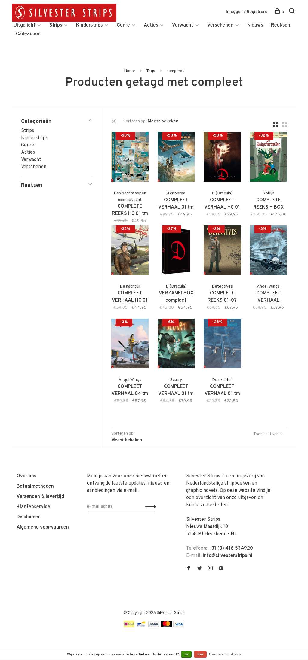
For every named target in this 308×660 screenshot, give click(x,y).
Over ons (26, 476)
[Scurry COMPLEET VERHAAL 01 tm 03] (176, 345)
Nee (200, 654)
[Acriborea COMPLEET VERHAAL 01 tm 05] (176, 158)
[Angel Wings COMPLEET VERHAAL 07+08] (268, 251)
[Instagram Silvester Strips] (210, 569)
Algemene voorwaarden (43, 527)
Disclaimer (28, 517)
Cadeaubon (28, 34)
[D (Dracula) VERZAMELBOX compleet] (176, 251)
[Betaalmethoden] (129, 626)
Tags (150, 71)
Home (129, 71)
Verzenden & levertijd (40, 497)
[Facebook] (188, 569)
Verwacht (182, 25)
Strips (55, 25)
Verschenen (220, 25)
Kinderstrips (89, 25)
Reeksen (280, 25)
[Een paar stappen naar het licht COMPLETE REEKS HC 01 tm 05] (130, 158)
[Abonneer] (149, 506)
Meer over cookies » (225, 654)
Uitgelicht (24, 25)
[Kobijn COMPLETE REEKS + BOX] (268, 158)
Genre (123, 25)
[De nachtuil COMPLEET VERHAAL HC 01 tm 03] (130, 251)
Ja (186, 654)
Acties (151, 25)
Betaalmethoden (35, 486)
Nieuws (255, 25)
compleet (175, 71)
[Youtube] (221, 569)
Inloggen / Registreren (248, 11)
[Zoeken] (292, 12)
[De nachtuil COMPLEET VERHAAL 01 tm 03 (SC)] (222, 345)
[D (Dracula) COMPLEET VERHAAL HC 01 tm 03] (222, 158)
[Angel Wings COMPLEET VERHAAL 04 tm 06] (130, 345)
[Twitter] (199, 569)
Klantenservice (33, 507)
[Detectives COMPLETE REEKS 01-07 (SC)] (222, 251)
